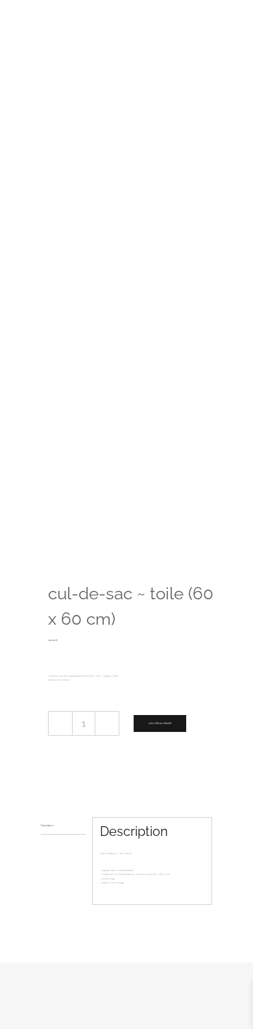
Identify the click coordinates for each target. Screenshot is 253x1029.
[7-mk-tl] (126, 291)
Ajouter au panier (160, 723)
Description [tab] (47, 825)
